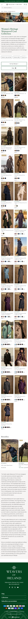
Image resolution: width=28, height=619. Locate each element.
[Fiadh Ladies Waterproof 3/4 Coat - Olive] (7, 218)
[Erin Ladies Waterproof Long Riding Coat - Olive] (21, 136)
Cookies (6, 611)
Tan (3, 95)
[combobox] (14, 7)
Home (2, 11)
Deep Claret (15, 233)
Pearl (15, 206)
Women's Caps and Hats (6, 57)
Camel (15, 123)
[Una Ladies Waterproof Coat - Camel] (21, 163)
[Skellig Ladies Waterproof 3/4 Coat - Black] (7, 357)
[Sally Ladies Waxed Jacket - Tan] (21, 82)
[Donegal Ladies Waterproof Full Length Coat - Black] (21, 301)
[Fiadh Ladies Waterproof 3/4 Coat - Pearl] (21, 191)
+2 (23, 233)
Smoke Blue (20, 233)
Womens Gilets (17, 57)
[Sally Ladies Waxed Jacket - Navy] (7, 82)
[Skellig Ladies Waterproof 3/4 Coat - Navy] (7, 412)
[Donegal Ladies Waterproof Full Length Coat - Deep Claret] (21, 218)
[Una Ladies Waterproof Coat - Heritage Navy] (7, 191)
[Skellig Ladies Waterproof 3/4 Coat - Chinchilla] (21, 329)
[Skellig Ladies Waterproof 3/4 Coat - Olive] (7, 384)
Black (5, 344)
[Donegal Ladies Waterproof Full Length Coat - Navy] (21, 246)
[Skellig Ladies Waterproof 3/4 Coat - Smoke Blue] (7, 329)
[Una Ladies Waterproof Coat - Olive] (7, 163)
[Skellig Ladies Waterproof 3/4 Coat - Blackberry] (21, 384)
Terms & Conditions (14, 611)
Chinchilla (17, 233)
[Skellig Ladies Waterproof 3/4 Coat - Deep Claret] (21, 357)
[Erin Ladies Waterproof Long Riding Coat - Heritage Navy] (7, 136)
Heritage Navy (17, 123)
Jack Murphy (4, 463)
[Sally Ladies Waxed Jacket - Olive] (7, 108)
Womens (5, 11)
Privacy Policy (21, 611)
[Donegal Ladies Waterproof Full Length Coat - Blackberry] (7, 301)
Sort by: (13, 64)
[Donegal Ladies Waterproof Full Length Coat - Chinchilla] (7, 246)
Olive (5, 95)
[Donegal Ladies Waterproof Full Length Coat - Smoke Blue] (7, 274)
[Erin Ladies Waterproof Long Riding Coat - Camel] (21, 108)
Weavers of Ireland (17, 614)
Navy (2, 95)
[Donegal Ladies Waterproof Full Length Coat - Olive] (21, 274)
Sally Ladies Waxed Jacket (6, 465)
